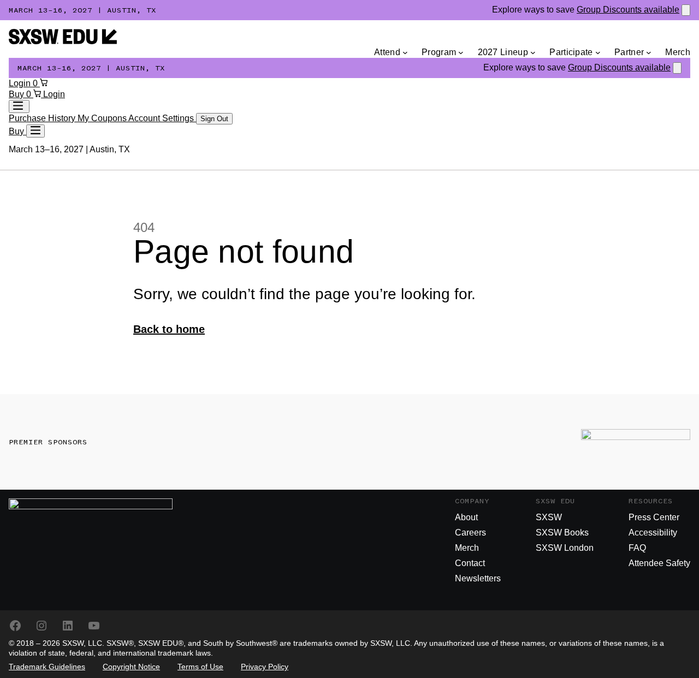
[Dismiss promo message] (686, 10)
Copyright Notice (131, 666)
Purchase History (43, 118)
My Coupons (103, 118)
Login (21, 83)
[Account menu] (19, 106)
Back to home (169, 329)
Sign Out (214, 119)
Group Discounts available (628, 9)
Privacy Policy (264, 666)
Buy (17, 94)
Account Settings (162, 118)
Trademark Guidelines (47, 666)
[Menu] (35, 131)
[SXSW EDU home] (63, 41)
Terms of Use (200, 666)
